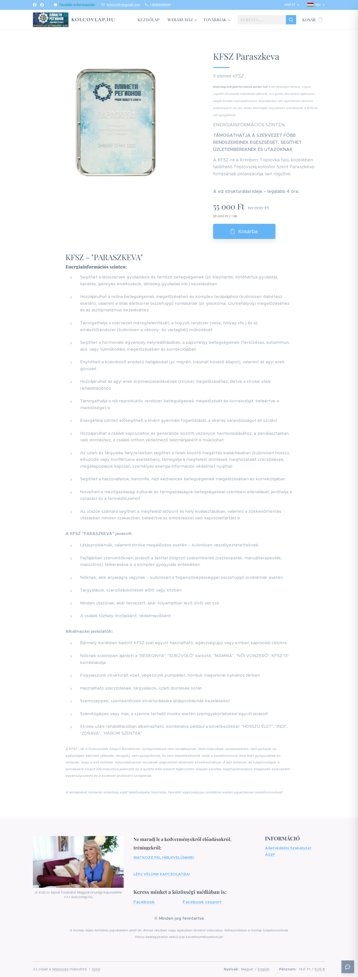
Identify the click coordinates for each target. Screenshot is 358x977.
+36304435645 (160, 4)
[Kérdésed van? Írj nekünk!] (347, 966)
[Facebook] (35, 5)
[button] (292, 5)
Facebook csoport (202, 902)
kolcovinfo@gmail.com (123, 4)
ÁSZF (270, 854)
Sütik (96, 969)
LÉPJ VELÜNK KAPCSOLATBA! (161, 874)
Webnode (60, 969)
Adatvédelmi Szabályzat (288, 848)
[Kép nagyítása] (115, 122)
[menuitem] (149, 20)
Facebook (144, 902)
